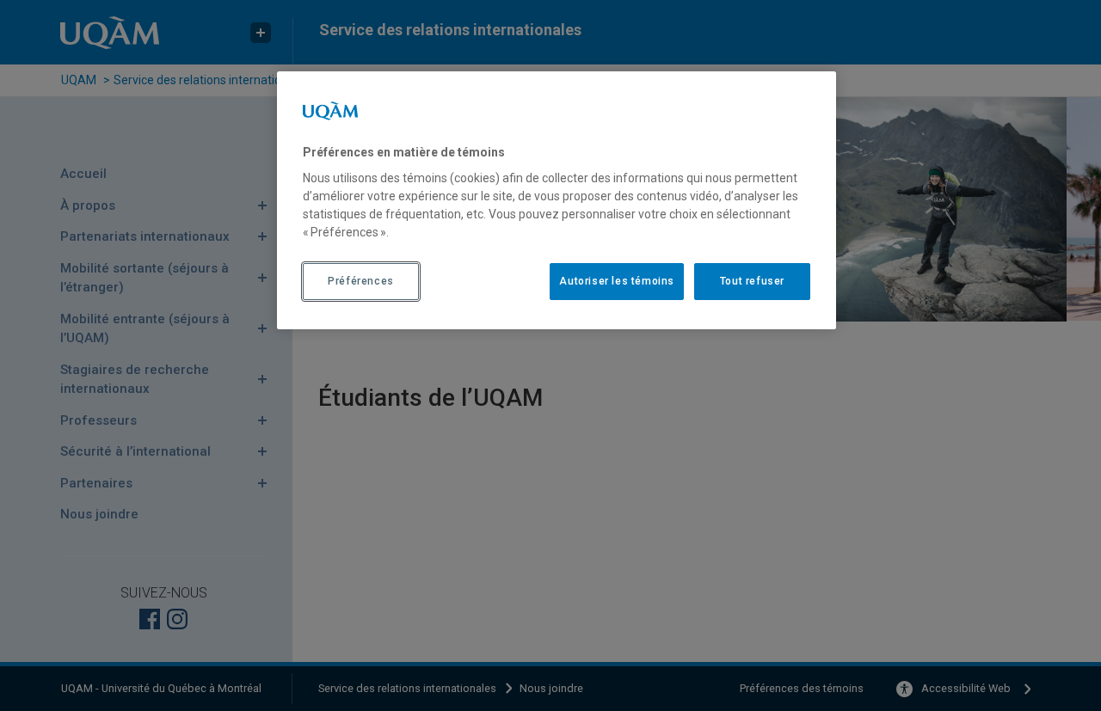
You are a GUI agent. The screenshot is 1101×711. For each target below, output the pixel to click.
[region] (556, 200)
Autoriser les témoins (616, 281)
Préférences (361, 281)
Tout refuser (752, 281)
